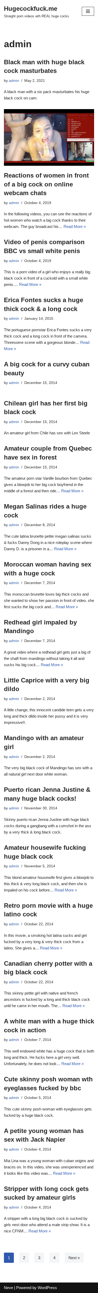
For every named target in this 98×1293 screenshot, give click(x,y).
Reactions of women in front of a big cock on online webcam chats (46, 184)
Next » (74, 1257)
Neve (8, 1287)
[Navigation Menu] (88, 11)
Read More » (75, 226)
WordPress (47, 1287)
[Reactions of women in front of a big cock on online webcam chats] (49, 137)
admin (14, 81)
